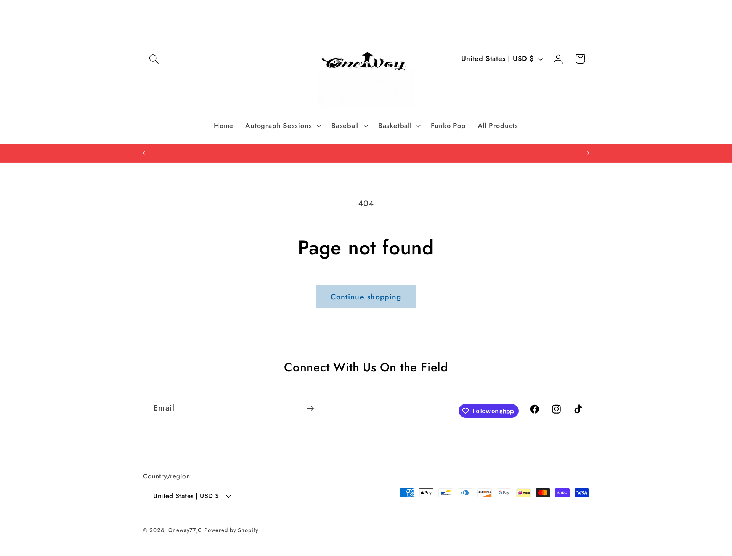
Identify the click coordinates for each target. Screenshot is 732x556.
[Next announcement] (588, 153)
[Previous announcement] (144, 153)
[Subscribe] (310, 408)
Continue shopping (366, 296)
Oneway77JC (185, 530)
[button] (154, 59)
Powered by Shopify (231, 530)
